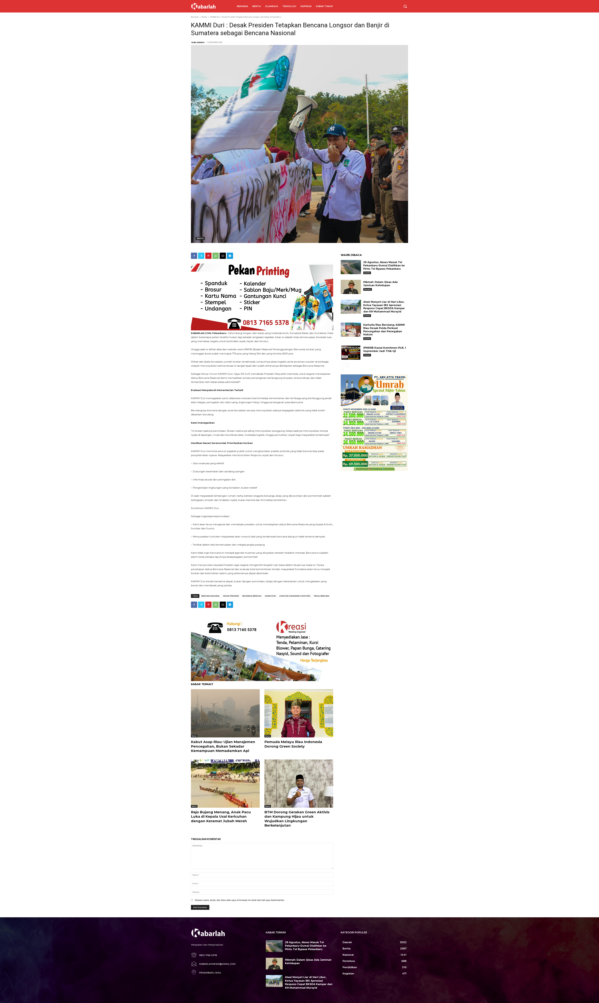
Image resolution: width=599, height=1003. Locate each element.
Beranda (195, 17)
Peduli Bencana (321, 596)
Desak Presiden (231, 596)
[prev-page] (343, 365)
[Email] (223, 256)
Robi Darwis (198, 42)
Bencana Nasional (210, 596)
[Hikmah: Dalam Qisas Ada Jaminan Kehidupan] (351, 287)
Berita (204, 17)
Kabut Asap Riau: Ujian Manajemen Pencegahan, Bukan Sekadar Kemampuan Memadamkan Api (223, 746)
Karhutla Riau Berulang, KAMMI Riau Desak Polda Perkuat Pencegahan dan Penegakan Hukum (384, 329)
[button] (405, 6)
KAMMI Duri (270, 596)
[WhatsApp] (215, 256)
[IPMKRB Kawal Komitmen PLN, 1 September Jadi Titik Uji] (351, 353)
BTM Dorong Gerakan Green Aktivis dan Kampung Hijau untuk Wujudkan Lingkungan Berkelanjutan (296, 819)
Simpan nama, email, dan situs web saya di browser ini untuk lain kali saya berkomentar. (240, 900)
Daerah (367, 273)
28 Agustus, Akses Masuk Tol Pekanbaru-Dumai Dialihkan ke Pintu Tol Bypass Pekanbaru (384, 265)
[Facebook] (194, 256)
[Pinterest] (208, 256)
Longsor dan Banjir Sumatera (294, 596)
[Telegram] (230, 256)
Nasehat (367, 289)
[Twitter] (201, 256)
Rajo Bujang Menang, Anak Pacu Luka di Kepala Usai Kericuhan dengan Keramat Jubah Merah (221, 816)
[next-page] (348, 365)
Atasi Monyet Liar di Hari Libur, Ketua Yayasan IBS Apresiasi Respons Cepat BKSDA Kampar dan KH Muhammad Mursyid (384, 306)
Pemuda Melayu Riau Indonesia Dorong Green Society (293, 744)
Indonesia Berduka (251, 596)
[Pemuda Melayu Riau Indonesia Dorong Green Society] (298, 713)
